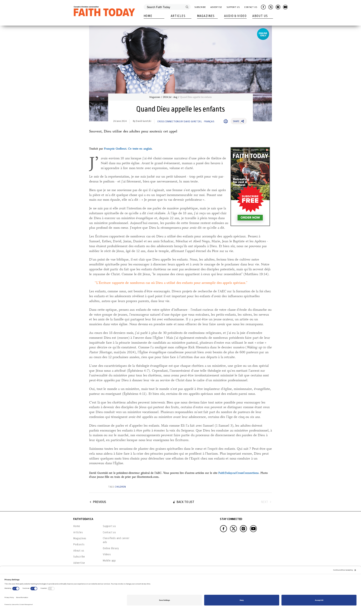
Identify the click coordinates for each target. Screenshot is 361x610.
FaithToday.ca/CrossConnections (238, 473)
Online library (111, 548)
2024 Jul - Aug (170, 97)
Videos (107, 554)
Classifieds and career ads (116, 540)
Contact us (109, 532)
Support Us (233, 7)
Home (148, 16)
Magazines (206, 16)
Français (209, 121)
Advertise (216, 7)
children (120, 486)
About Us (260, 16)
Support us (109, 526)
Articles (178, 16)
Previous (99, 502)
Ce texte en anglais (140, 148)
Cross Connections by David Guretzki (179, 121)
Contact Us (250, 7)
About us (78, 550)
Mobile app (109, 560)
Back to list (185, 502)
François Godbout (115, 148)
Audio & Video (235, 16)
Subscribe (200, 7)
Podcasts (78, 544)
